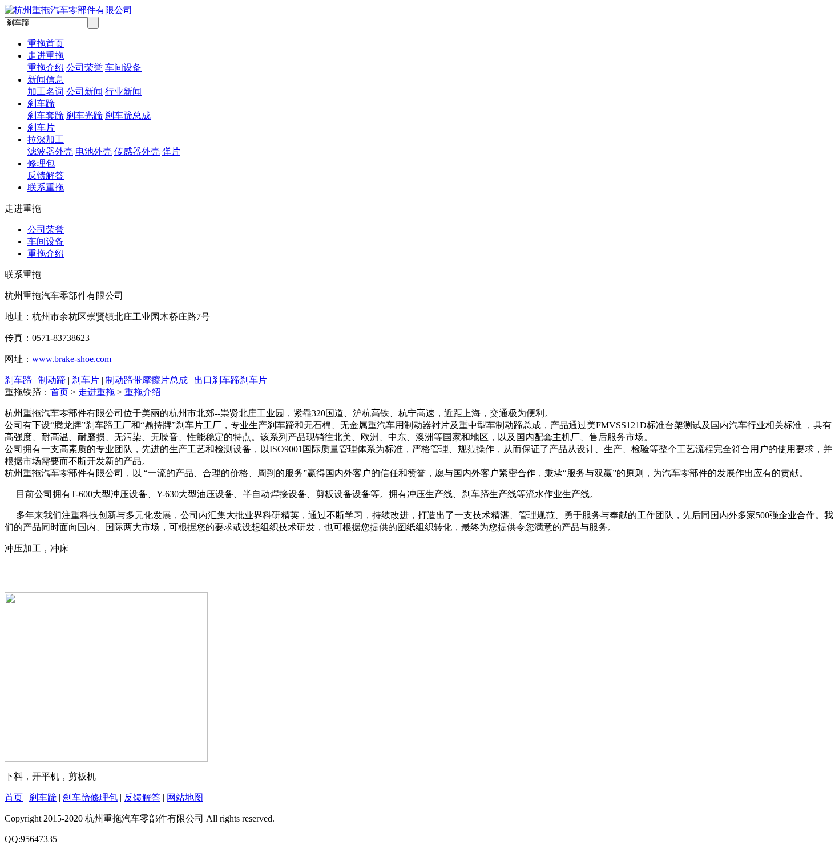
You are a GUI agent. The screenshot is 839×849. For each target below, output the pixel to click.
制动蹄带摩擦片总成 (147, 380)
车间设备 (123, 67)
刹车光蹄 (84, 115)
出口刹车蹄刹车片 (230, 380)
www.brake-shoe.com (71, 359)
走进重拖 (45, 55)
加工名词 (45, 91)
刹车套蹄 (45, 115)
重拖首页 (45, 43)
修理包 (41, 163)
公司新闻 (84, 91)
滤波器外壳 (50, 151)
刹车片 (41, 127)
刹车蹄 (41, 103)
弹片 (171, 151)
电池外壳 (93, 151)
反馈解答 (45, 175)
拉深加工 (45, 139)
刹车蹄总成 (128, 115)
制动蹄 (52, 380)
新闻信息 (45, 79)
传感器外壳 (137, 151)
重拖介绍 (45, 67)
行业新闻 (123, 91)
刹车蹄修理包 (90, 797)
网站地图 (185, 797)
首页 (59, 392)
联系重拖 (45, 187)
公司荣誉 (84, 67)
